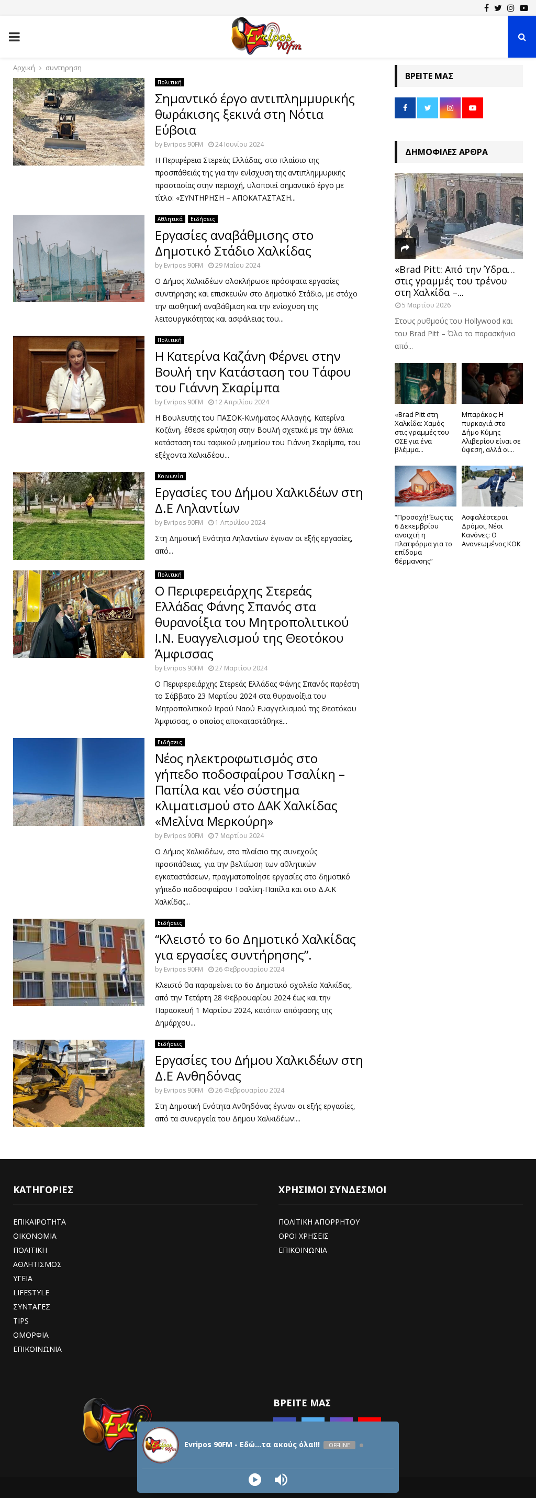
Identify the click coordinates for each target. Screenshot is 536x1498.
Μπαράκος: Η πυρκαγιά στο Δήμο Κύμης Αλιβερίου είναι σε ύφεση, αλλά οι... (491, 432)
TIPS (21, 1321)
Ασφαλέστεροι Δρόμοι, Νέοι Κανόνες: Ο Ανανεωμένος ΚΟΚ (491, 530)
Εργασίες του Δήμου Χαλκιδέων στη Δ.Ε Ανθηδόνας (259, 1067)
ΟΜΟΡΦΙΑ (31, 1335)
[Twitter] (498, 8)
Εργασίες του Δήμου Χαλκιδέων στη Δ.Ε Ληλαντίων (259, 499)
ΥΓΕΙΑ (22, 1278)
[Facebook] (486, 8)
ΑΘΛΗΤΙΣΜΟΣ (37, 1264)
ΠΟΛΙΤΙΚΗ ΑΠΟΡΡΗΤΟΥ (319, 1222)
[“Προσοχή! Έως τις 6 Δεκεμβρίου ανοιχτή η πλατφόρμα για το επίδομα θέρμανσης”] (425, 486)
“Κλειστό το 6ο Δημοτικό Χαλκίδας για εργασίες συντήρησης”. (255, 946)
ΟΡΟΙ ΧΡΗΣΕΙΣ (303, 1236)
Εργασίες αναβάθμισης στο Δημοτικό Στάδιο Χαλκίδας (234, 242)
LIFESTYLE (31, 1292)
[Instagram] (511, 8)
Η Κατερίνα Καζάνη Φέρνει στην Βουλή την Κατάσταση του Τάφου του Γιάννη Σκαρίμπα (253, 371)
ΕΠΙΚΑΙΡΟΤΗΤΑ (39, 1222)
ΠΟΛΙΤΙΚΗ (30, 1250)
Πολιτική (170, 82)
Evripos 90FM (183, 144)
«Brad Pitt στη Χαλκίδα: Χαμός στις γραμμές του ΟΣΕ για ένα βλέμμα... (422, 432)
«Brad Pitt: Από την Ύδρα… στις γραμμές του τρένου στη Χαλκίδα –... (455, 280)
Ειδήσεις (203, 219)
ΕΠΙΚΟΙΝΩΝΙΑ (37, 1349)
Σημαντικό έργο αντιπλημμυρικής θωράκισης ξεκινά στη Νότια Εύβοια (255, 114)
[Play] (255, 1480)
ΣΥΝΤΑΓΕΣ (31, 1307)
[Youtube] (524, 8)
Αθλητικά (170, 219)
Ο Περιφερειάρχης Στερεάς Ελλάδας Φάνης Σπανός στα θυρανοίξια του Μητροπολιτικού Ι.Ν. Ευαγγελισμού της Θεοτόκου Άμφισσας (252, 622)
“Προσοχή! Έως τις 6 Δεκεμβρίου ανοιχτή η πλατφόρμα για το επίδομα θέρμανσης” (424, 539)
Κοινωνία (170, 476)
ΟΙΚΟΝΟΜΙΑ (35, 1236)
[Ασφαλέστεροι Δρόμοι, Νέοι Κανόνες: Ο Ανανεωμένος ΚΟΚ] (492, 486)
